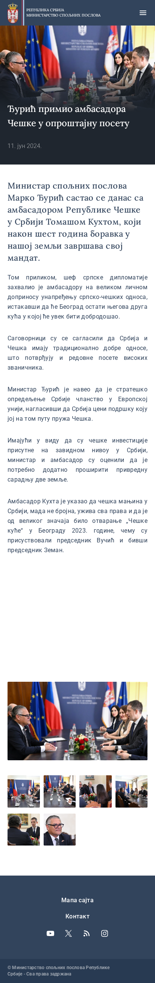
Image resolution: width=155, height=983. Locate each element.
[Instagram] (104, 933)
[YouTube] (50, 933)
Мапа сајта (77, 900)
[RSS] (86, 933)
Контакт (77, 916)
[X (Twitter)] (68, 933)
